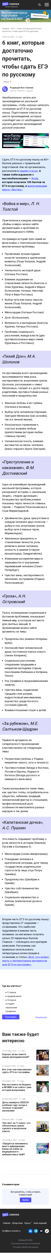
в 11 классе (11, 992)
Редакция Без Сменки (21, 87)
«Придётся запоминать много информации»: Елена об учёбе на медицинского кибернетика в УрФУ (15, 1149)
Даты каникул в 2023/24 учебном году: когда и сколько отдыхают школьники (15, 1106)
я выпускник (11, 1007)
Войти (25, 1200)
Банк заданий (40, 1223)
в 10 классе (11, 1000)
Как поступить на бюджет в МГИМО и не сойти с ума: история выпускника (17, 1087)
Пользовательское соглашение (25, 1243)
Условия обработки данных (25, 1247)
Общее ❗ (7, 82)
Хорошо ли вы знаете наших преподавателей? (15, 1055)
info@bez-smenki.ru (11, 1231)
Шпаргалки (17, 1223)
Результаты (41, 1017)
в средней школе (13, 996)
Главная (6, 1223)
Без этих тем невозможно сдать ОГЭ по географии (17, 1071)
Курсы (27, 1223)
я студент (10, 1004)
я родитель (11, 1011)
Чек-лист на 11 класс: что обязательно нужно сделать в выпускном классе (16, 1127)
